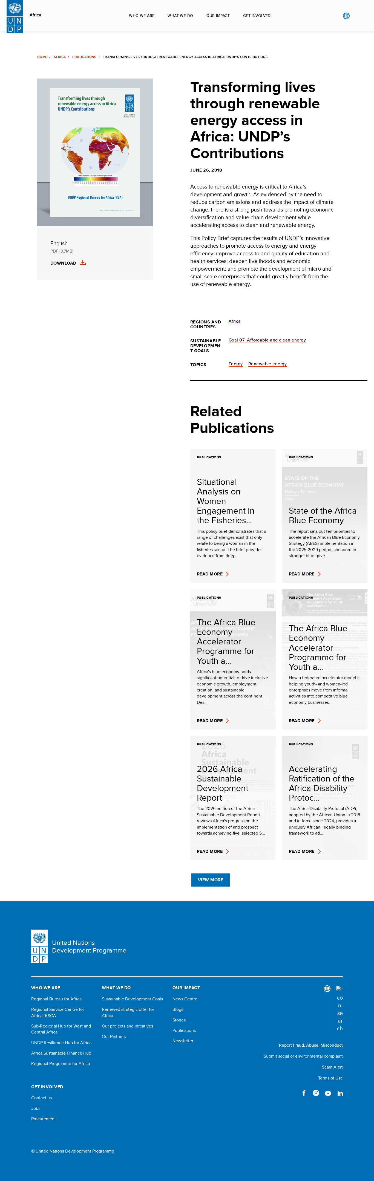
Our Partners (114, 1037)
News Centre (184, 999)
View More (210, 880)
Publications (84, 57)
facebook (304, 1093)
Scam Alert (332, 1067)
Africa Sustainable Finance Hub (61, 1053)
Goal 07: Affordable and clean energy (267, 340)
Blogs (177, 1009)
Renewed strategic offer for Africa (128, 1012)
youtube (328, 1093)
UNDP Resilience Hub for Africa (61, 1043)
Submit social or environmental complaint (303, 1056)
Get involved (257, 15)
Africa (35, 15)
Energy (236, 364)
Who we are (141, 15)
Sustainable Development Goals (132, 999)
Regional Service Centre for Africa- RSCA (57, 1012)
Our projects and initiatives (127, 1026)
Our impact (218, 15)
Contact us (41, 1098)
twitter (292, 1093)
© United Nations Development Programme (72, 1151)
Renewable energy (267, 364)
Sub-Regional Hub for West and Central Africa (61, 1029)
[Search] (339, 1009)
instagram (316, 1093)
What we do (180, 15)
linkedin (340, 1093)
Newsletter (182, 1041)
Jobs (35, 1108)
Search (357, 15)
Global (346, 15)
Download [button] (63, 263)
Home (42, 57)
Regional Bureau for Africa (56, 999)
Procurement (43, 1119)
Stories (179, 1020)
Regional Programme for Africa (60, 1064)
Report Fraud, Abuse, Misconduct (311, 1045)
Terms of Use (330, 1078)
